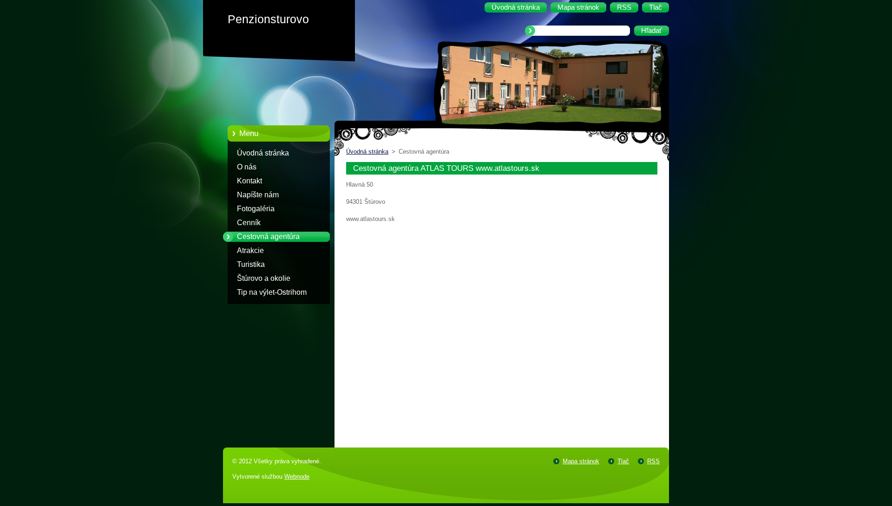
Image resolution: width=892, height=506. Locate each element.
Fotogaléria (256, 209)
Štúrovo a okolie (263, 278)
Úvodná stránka (263, 153)
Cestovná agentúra (268, 236)
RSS (653, 461)
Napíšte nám (258, 195)
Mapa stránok (581, 461)
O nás (246, 167)
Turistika (251, 264)
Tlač (623, 461)
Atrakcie (250, 250)
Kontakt (249, 181)
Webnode (296, 476)
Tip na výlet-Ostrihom (272, 292)
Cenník (249, 223)
